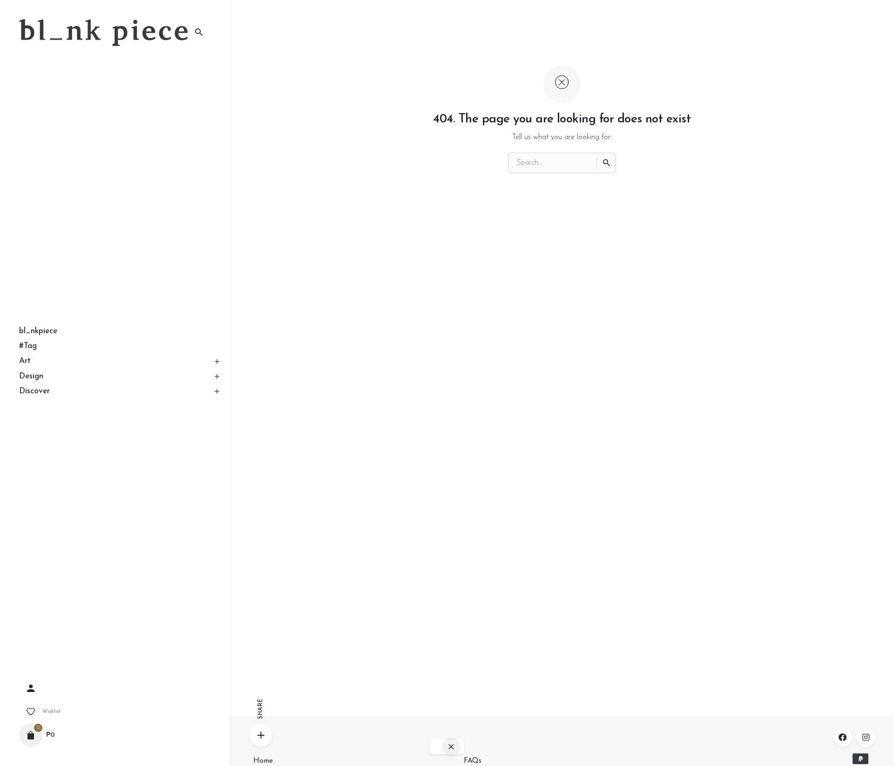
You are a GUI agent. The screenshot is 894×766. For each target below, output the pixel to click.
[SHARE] (260, 735)
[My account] (115, 688)
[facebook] (842, 737)
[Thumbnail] (103, 32)
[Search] (606, 163)
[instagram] (865, 737)
